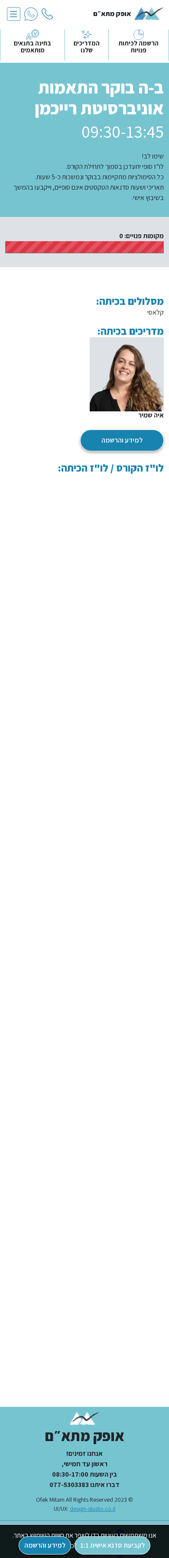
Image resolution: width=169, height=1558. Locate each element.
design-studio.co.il (92, 1509)
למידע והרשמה (122, 440)
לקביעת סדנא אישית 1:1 (112, 1545)
